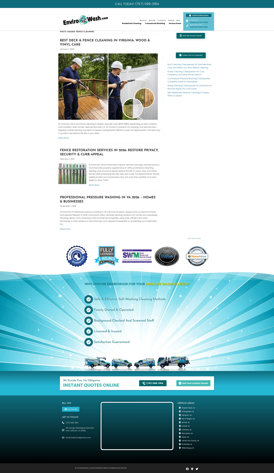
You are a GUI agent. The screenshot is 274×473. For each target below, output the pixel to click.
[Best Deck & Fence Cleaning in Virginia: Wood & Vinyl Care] (108, 86)
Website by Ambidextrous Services (115, 468)
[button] (198, 15)
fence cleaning (196, 238)
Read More (63, 138)
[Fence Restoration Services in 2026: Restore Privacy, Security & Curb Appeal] (72, 173)
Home (189, 238)
